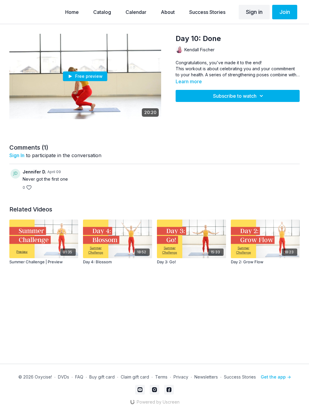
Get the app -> (276, 376)
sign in (16, 155)
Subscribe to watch (234, 96)
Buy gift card (102, 376)
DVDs (63, 376)
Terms (161, 376)
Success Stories (240, 376)
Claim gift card (135, 376)
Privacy (181, 376)
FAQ (79, 376)
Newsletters (206, 376)
